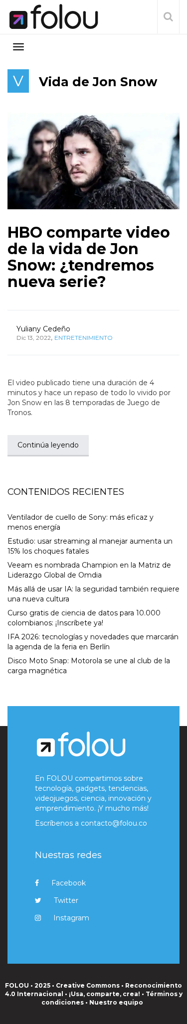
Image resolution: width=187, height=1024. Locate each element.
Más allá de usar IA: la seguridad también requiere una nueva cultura (93, 594)
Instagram (71, 917)
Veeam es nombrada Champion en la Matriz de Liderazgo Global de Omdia (89, 570)
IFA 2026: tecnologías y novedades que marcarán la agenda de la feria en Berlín (93, 641)
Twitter (66, 900)
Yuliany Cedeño (43, 328)
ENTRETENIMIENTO (83, 337)
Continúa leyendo (48, 444)
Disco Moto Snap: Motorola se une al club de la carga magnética (88, 665)
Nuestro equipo (116, 1002)
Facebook (68, 882)
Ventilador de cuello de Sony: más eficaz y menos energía (80, 522)
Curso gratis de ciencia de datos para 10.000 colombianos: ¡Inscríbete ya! (84, 617)
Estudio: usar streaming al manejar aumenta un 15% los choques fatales (90, 546)
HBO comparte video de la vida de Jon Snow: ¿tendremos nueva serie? (88, 257)
